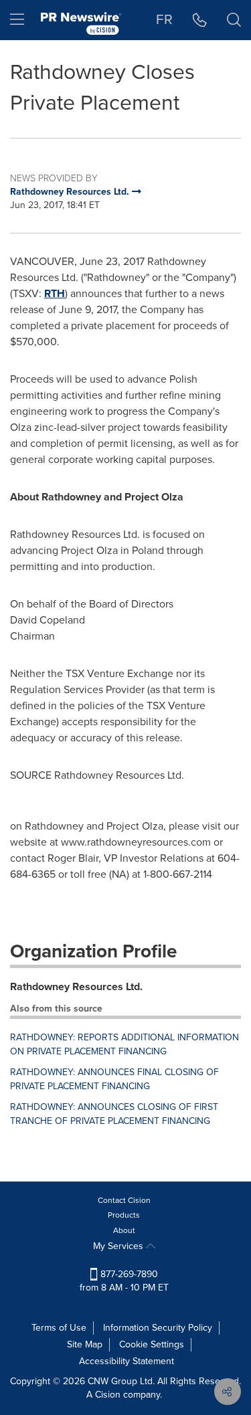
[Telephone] (200, 20)
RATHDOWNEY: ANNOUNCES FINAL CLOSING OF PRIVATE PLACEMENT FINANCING (114, 1079)
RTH (54, 293)
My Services (119, 1246)
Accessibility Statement (126, 1361)
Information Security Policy (157, 1328)
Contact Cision (124, 1200)
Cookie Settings (151, 1344)
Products (124, 1215)
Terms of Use (58, 1328)
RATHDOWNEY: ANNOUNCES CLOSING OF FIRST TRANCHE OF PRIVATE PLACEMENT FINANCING (114, 1114)
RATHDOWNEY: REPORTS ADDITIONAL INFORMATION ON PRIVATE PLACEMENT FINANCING (124, 1044)
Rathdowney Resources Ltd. (76, 986)
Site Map (84, 1344)
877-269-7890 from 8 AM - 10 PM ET (124, 1281)
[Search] (234, 20)
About (124, 1230)
